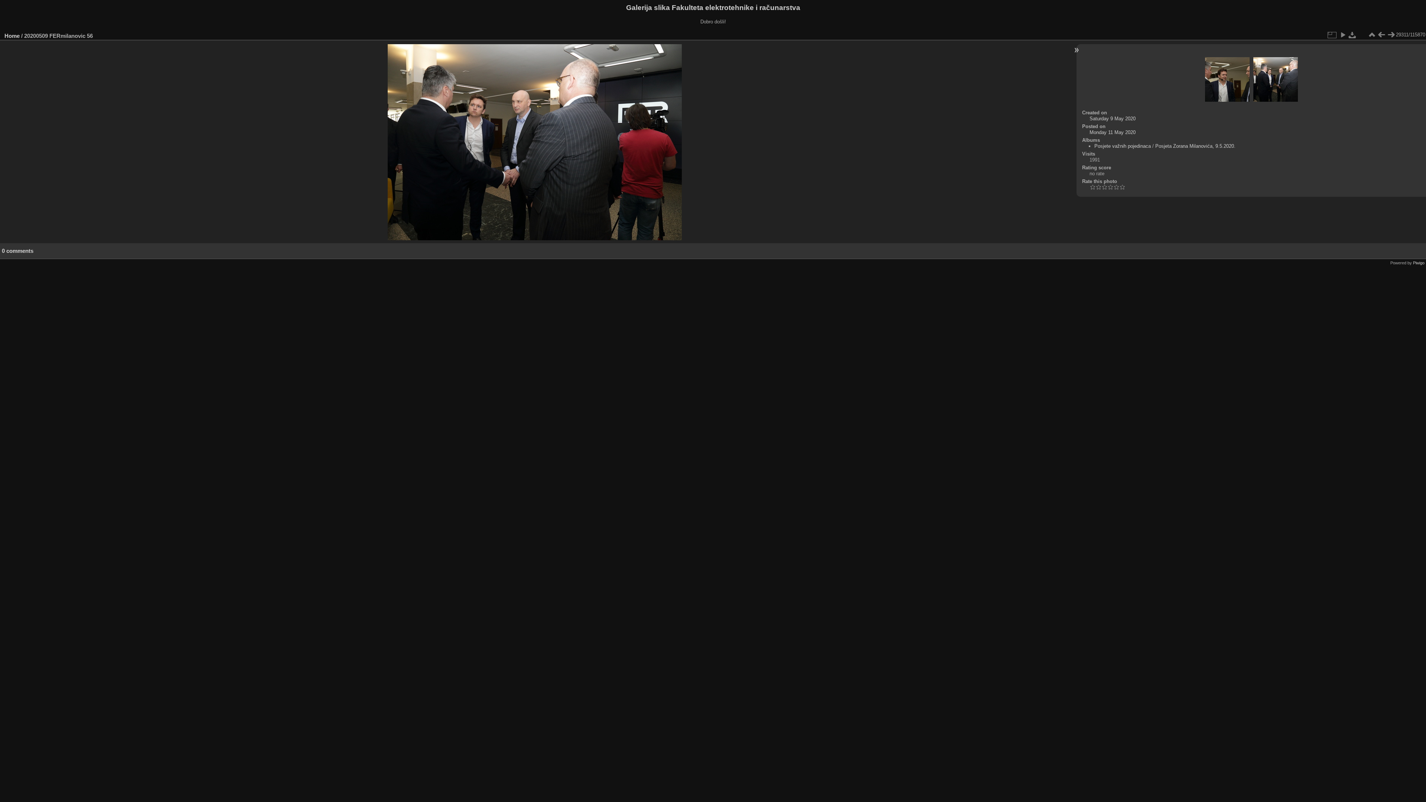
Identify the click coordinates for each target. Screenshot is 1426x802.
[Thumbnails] (1372, 35)
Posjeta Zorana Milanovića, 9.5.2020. (1195, 146)
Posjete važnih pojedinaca (1122, 146)
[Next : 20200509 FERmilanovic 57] (1391, 35)
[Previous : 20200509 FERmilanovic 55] (1381, 35)
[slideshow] (1343, 35)
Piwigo (1419, 263)
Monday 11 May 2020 (1113, 132)
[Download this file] (1352, 35)
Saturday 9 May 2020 (1113, 118)
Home (12, 36)
